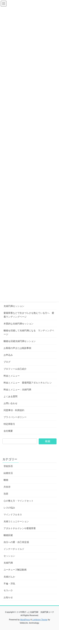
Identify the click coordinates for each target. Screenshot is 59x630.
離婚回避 (8, 535)
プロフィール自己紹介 (15, 369)
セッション (9, 556)
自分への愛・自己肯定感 (16, 542)
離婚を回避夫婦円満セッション (20, 341)
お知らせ (8, 597)
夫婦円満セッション (14, 306)
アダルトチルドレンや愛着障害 (20, 528)
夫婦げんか (9, 576)
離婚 (6, 480)
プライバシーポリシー (15, 417)
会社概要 (8, 431)
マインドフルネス (13, 514)
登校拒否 (8, 466)
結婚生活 (8, 473)
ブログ (7, 362)
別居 (6, 493)
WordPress (25, 620)
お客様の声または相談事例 (17, 348)
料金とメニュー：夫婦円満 (17, 389)
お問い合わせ (10, 403)
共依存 (7, 486)
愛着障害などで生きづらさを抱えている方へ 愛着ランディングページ (29, 315)
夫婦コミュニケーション (16, 521)
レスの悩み (9, 507)
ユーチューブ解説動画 (15, 569)
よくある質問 (10, 396)
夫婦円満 (8, 562)
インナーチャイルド (14, 549)
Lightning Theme (39, 620)
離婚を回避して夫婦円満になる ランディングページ (29, 332)
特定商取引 (9, 424)
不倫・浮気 (9, 583)
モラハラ (8, 590)
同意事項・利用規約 (14, 410)
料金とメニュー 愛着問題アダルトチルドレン (28, 382)
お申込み (8, 355)
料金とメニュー (12, 375)
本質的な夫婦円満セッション (18, 323)
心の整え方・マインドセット (18, 500)
